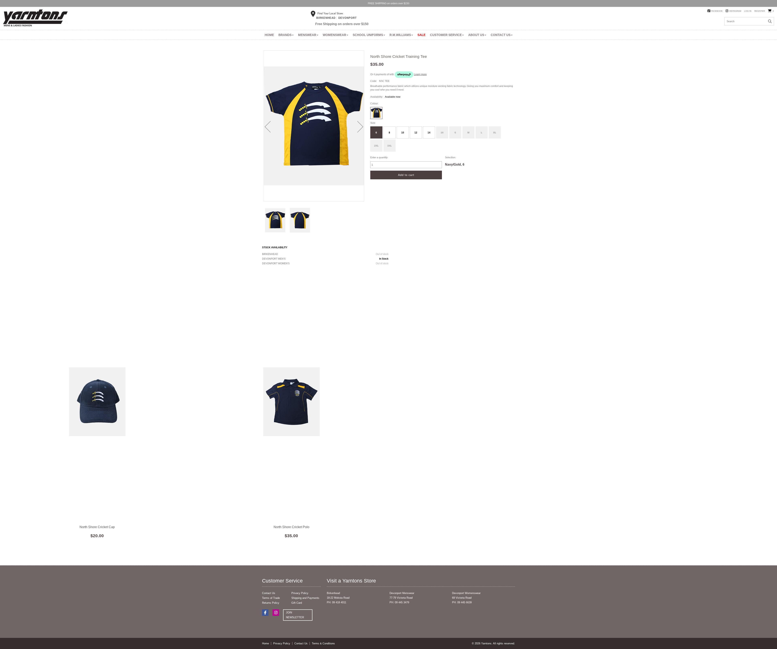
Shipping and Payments (305, 597)
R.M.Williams (400, 35)
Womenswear (334, 35)
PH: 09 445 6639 (462, 602)
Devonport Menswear (402, 593)
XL (494, 132)
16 (442, 132)
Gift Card (296, 602)
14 (429, 132)
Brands (285, 35)
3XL (389, 145)
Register (759, 11)
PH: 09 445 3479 (399, 602)
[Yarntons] (35, 19)
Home (269, 35)
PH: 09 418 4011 (336, 602)
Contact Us (501, 35)
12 (415, 132)
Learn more (420, 74)
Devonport (347, 17)
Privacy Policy (299, 593)
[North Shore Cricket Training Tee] (275, 220)
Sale (421, 35)
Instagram (735, 11)
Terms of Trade (271, 597)
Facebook (717, 11)
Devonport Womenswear (466, 593)
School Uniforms (368, 35)
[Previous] (268, 127)
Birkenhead (325, 17)
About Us (476, 35)
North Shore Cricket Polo (291, 401)
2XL (376, 145)
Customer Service (446, 35)
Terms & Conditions (323, 643)
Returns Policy (270, 602)
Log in (747, 11)
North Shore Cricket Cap (97, 401)
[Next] (360, 127)
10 (402, 132)
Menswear (307, 35)
